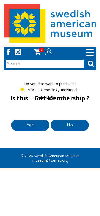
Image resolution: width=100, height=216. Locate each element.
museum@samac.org (50, 160)
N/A (30, 89)
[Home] (50, 22)
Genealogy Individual (59, 89)
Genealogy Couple (51, 97)
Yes (30, 125)
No (70, 125)
